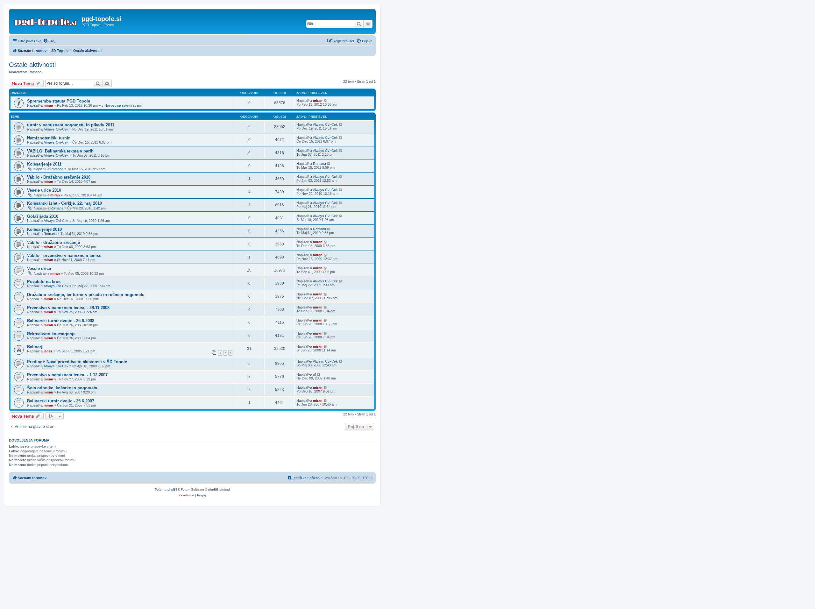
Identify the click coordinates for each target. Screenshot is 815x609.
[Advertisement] (407, 554)
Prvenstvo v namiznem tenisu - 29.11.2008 (68, 307)
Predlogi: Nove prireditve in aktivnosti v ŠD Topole (77, 361)
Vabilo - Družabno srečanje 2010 (58, 177)
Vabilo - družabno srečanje (53, 242)
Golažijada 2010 (42, 216)
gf (314, 374)
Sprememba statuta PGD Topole (58, 101)
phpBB (172, 489)
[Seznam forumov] (46, 21)
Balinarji (35, 346)
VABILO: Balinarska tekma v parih (60, 151)
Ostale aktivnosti (32, 64)
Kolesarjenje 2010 (44, 229)
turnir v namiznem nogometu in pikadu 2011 (70, 125)
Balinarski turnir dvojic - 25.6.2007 (60, 401)
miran (48, 105)
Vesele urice (39, 268)
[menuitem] (49, 41)
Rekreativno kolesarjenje (51, 333)
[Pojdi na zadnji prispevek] (325, 101)
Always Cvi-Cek (56, 129)
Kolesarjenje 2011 (44, 164)
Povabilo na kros (43, 281)
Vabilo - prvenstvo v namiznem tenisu (64, 255)
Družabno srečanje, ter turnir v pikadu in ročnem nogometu (86, 294)
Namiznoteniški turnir (48, 138)
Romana (34, 72)
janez (48, 351)
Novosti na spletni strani (122, 105)
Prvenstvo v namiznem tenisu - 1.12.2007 (67, 374)
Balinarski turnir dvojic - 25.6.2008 (60, 320)
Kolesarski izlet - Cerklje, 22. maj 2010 (64, 203)
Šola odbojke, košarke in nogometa (62, 388)
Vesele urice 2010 (44, 190)
